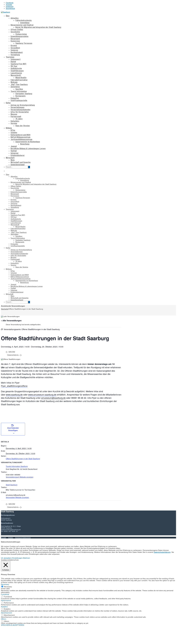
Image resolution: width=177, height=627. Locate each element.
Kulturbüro (15, 121)
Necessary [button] (5, 584)
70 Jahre (19, 119)
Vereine (14, 123)
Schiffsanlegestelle (19, 100)
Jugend (14, 146)
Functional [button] (5, 594)
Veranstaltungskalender (20, 110)
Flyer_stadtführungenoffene (14, 385)
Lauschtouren (16, 73)
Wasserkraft (16, 75)
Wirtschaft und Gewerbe (21, 162)
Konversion (15, 41)
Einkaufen (15, 98)
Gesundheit (15, 48)
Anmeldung (24, 23)
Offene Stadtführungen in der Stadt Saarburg (23, 458)
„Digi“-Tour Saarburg (19, 84)
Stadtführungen (17, 71)
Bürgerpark (15, 39)
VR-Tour (14, 66)
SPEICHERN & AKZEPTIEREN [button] (12, 625)
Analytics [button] (4, 607)
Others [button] (3, 619)
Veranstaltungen (17, 107)
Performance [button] (6, 600)
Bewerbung (24, 144)
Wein (13, 160)
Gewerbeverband (17, 164)
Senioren (14, 50)
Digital (13, 61)
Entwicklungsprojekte (19, 36)
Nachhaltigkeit (17, 52)
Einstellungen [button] (17, 558)
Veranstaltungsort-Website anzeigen (19, 477)
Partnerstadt (16, 116)
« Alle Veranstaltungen (11, 320)
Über (8, 16)
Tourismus (10, 57)
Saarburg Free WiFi (18, 64)
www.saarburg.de (14, 394)
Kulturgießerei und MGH (20, 135)
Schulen (14, 132)
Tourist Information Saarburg (17, 466)
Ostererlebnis (13, 355)
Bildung (9, 128)
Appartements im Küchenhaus (27, 142)
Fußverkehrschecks (23, 20)
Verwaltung (15, 55)
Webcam (14, 82)
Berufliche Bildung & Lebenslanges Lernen (28, 148)
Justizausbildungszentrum (21, 139)
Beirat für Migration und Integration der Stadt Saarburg (38, 27)
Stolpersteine (21, 34)
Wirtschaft (10, 158)
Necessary (8, 587)
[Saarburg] (5, 12)
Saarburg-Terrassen (23, 43)
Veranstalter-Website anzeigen (17, 497)
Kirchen (14, 45)
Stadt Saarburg (11, 485)
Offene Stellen (17, 29)
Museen (14, 114)
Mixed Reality (20, 77)
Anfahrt (10, 537)
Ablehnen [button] (26, 558)
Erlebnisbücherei (17, 155)
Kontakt (3, 537)
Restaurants (20, 96)
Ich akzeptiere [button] (6, 558)
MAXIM (11, 351)
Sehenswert (15, 59)
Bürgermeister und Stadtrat (22, 25)
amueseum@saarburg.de (53, 397)
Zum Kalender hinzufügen (13, 429)
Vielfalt (14, 151)
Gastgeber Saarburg (23, 94)
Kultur (8, 103)
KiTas (13, 130)
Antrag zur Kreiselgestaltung (23, 105)
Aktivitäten (15, 87)
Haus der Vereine (22, 126)
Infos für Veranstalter (20, 112)
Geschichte (15, 32)
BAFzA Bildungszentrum (20, 137)
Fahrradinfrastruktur (19, 80)
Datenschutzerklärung (162, 552)
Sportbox (19, 89)
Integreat (14, 153)
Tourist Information (19, 91)
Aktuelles (15, 18)
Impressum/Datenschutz (23, 537)
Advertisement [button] (6, 613)
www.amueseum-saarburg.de (42, 394)
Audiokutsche (16, 68)
